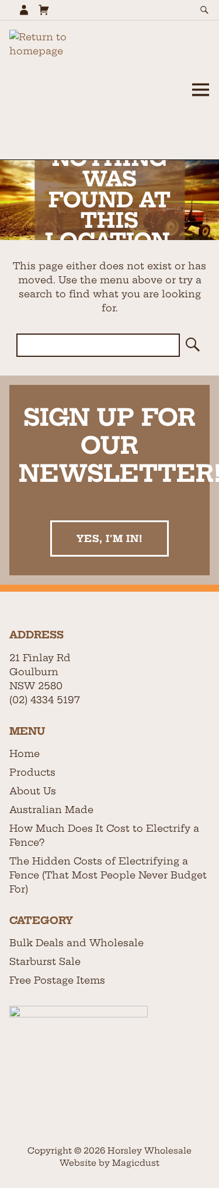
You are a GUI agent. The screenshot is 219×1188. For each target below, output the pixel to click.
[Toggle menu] (200, 90)
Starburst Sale (45, 961)
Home (24, 753)
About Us (32, 791)
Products (32, 772)
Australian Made (51, 809)
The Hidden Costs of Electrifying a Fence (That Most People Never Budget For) (108, 875)
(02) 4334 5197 (44, 700)
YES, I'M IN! (109, 538)
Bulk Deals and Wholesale (76, 943)
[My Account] (24, 10)
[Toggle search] (204, 10)
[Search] (191, 345)
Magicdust (135, 1163)
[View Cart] (44, 10)
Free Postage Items (57, 980)
